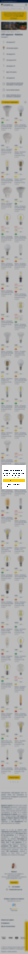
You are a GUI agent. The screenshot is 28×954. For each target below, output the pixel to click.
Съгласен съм (14, 481)
